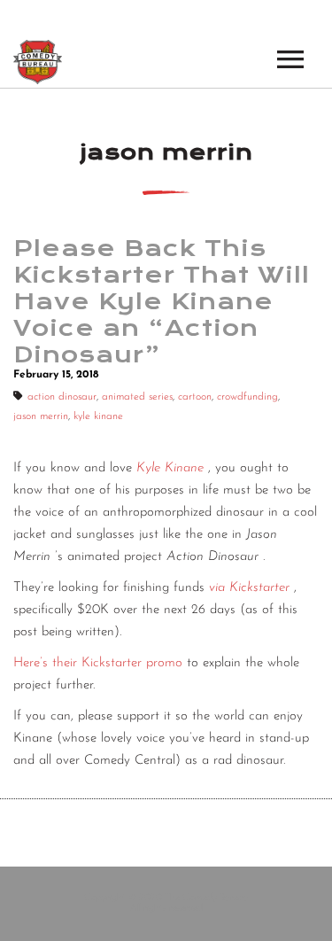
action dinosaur (62, 397)
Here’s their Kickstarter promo (97, 663)
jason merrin (40, 416)
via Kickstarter (249, 588)
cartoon (195, 397)
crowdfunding (247, 397)
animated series (137, 397)
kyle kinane (98, 416)
